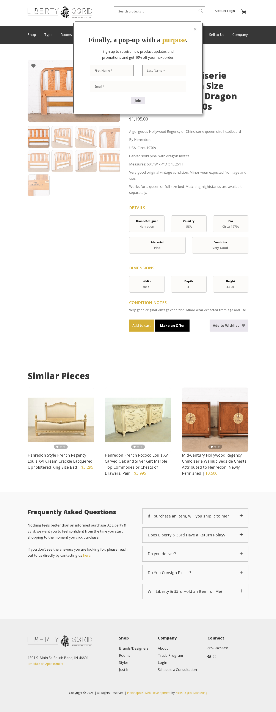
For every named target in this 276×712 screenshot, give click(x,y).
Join (138, 100)
